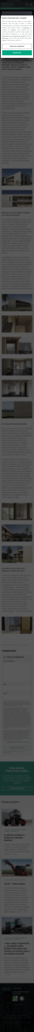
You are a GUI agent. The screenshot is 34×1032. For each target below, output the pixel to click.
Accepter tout (17, 52)
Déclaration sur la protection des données (14, 36)
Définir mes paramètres (17, 46)
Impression (5, 38)
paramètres (26, 27)
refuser (4, 40)
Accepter (13, 30)
